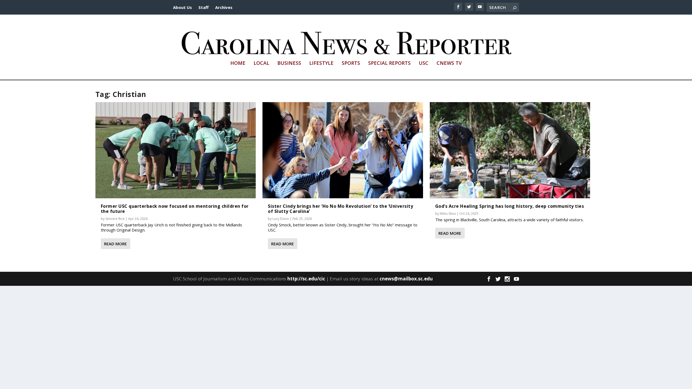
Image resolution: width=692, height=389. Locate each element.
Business (289, 63)
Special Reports (389, 63)
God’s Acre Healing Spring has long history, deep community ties (509, 206)
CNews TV (449, 63)
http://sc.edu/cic (306, 279)
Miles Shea (448, 213)
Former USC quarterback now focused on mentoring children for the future (175, 208)
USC (423, 63)
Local (261, 63)
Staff (203, 7)
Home (237, 63)
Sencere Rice (115, 218)
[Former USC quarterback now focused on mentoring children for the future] (175, 150)
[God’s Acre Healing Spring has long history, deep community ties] (510, 150)
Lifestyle (321, 63)
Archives (223, 7)
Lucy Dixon (280, 218)
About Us (182, 7)
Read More (115, 243)
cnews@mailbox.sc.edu (406, 279)
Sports (351, 63)
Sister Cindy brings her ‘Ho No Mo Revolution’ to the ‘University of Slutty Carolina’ (340, 208)
